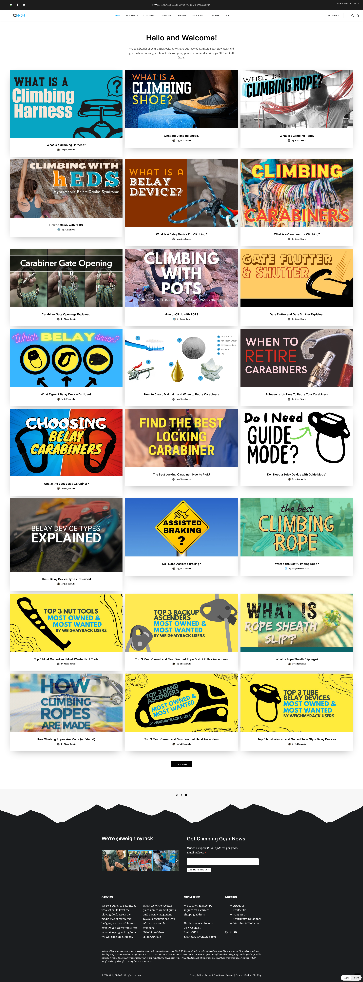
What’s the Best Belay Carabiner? (66, 483)
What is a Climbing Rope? (297, 135)
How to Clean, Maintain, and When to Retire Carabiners (181, 394)
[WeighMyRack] (19, 15)
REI (191, 5)
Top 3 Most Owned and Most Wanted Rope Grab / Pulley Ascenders (181, 659)
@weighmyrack (134, 838)
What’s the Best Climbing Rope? (297, 564)
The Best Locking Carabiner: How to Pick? (181, 474)
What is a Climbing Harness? (66, 145)
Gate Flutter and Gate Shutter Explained (297, 314)
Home (117, 15)
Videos (215, 15)
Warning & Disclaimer (247, 923)
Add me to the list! (199, 870)
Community (166, 15)
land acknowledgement (157, 914)
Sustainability (199, 15)
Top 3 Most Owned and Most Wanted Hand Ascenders (181, 739)
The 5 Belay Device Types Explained (66, 579)
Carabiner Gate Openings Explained (66, 314)
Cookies (229, 975)
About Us (238, 905)
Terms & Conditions (214, 975)
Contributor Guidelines (247, 919)
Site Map (257, 975)
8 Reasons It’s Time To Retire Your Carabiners (297, 394)
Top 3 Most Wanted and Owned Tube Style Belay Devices (297, 739)
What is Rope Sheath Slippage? (297, 659)
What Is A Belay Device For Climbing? (181, 234)
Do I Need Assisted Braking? (181, 564)
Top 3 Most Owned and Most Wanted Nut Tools (66, 659)
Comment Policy (243, 975)
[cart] (356, 15)
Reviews (182, 15)
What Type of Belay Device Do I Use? (66, 394)
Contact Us (239, 910)
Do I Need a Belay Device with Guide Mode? (297, 474)
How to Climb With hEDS (66, 225)
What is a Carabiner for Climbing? (297, 234)
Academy (130, 15)
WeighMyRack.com (346, 4)
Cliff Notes (149, 15)
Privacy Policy (196, 975)
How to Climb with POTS (181, 314)
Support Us (240, 914)
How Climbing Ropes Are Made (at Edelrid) (66, 739)
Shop (226, 15)
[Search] (352, 15)
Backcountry (203, 5)
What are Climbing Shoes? (181, 135)
